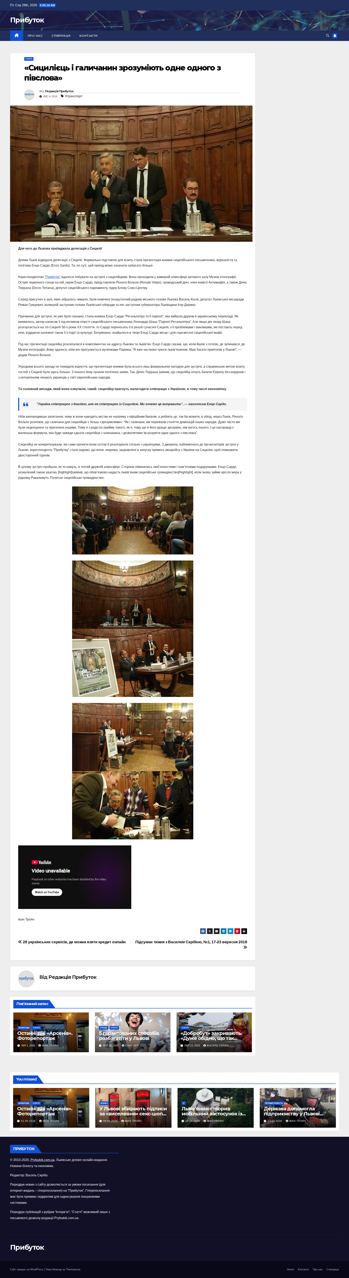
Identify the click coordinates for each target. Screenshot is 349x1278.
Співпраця (61, 36)
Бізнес (104, 1103)
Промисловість (274, 1103)
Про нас (35, 36)
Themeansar (73, 1269)
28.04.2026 (193, 1121)
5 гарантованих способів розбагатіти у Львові (129, 1035)
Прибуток (27, 20)
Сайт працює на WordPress (27, 1269)
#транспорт (73, 96)
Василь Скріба (218, 1045)
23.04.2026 (275, 1121)
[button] (327, 35)
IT (184, 1103)
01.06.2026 (28, 1121)
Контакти (88, 36)
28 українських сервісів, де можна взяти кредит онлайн (74, 942)
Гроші (103, 1028)
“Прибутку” (53, 277)
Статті (28, 59)
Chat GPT (132, 1045)
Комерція (24, 1028)
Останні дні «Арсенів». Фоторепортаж (45, 1035)
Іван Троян (50, 1045)
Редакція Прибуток (59, 91)
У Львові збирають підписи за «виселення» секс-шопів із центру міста (133, 1114)
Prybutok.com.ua (42, 1160)
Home (290, 1269)
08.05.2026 (111, 1121)
